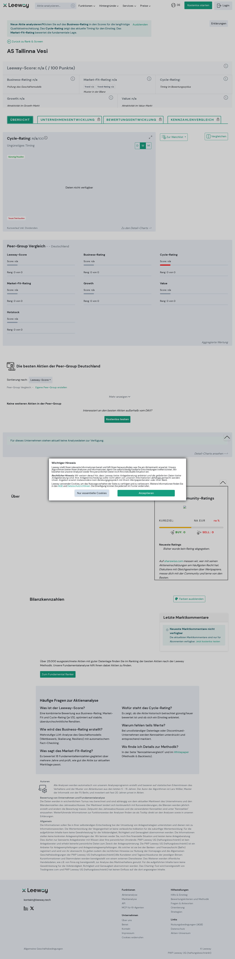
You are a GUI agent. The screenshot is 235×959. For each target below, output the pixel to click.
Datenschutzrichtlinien (78, 486)
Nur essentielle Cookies (92, 493)
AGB (60, 486)
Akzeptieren (146, 493)
